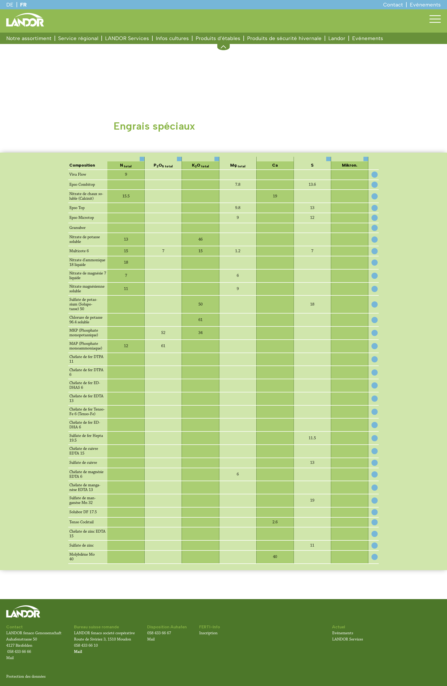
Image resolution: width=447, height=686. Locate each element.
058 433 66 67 (159, 633)
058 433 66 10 (86, 645)
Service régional (78, 38)
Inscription (208, 633)
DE (9, 5)
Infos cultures (172, 38)
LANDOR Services (127, 38)
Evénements (367, 38)
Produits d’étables (218, 38)
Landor (336, 38)
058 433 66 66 (19, 651)
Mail (10, 657)
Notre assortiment (28, 38)
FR (23, 5)
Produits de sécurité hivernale (284, 38)
